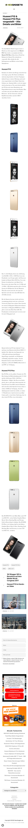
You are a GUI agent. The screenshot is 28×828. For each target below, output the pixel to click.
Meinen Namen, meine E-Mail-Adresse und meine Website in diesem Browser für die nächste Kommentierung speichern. (13, 660)
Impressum (14, 796)
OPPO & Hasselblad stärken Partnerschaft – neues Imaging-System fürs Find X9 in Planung (13, 604)
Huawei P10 (6, 565)
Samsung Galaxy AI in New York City (13, 625)
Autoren (14, 799)
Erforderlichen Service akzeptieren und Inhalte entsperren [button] (14, 696)
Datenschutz (14, 797)
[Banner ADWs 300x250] (14, 716)
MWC (4, 568)
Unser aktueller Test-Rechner (14, 800)
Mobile (5, 13)
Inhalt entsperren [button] (14, 690)
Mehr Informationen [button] (14, 687)
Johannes (5, 27)
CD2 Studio (21, 822)
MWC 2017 (11, 568)
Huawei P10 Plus (16, 565)
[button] (2, 825)
